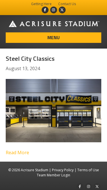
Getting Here (41, 3)
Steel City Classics (30, 58)
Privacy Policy (63, 170)
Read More (17, 152)
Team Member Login (53, 175)
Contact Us (67, 3)
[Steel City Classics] (53, 110)
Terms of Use (88, 170)
